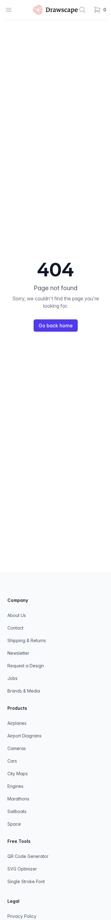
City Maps (17, 773)
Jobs (12, 678)
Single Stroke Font (26, 881)
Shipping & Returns (26, 640)
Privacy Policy (21, 916)
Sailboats (17, 811)
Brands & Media (23, 690)
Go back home (56, 325)
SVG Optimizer (22, 868)
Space (14, 824)
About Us (16, 615)
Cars (12, 761)
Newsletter (18, 653)
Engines (15, 786)
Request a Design (25, 665)
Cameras (16, 748)
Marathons (18, 798)
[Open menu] (8, 10)
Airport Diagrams (24, 735)
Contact (15, 627)
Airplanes (17, 723)
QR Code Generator (27, 856)
